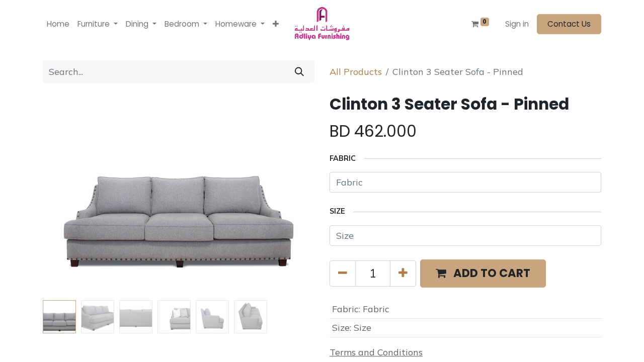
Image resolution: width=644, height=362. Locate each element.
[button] (276, 24)
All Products (356, 71)
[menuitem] (58, 24)
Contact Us (569, 24)
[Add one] (403, 273)
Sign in (517, 24)
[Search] (299, 71)
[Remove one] (343, 273)
